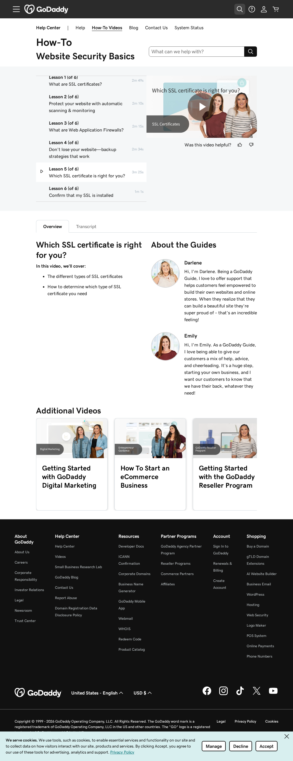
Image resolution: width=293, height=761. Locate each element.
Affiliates (168, 584)
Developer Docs (131, 546)
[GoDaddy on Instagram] (223, 694)
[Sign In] (263, 9)
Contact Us (156, 27)
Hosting (253, 605)
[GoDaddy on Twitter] (257, 694)
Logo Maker (256, 625)
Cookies (271, 721)
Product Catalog (131, 649)
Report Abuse (66, 598)
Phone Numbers (259, 656)
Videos (60, 556)
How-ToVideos (107, 27)
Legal (19, 600)
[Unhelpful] (251, 144)
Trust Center (25, 621)
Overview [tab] (52, 226)
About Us (22, 552)
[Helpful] (240, 144)
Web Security (257, 615)
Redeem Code (129, 639)
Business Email (259, 584)
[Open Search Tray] (239, 9)
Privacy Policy (245, 721)
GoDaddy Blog (66, 577)
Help (80, 27)
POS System (256, 636)
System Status (189, 27)
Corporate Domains (134, 574)
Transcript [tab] (86, 226)
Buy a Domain (258, 546)
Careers (21, 562)
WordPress (255, 594)
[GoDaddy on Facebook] (207, 694)
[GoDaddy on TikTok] (240, 694)
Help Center (65, 546)
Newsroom (23, 610)
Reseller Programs (176, 563)
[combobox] (196, 51)
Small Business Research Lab (78, 567)
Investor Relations (29, 590)
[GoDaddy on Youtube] (273, 694)
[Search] (250, 51)
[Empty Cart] (276, 9)
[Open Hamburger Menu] (14, 9)
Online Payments (260, 646)
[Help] (251, 9)
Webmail (125, 618)
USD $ (140, 693)
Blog (133, 27)
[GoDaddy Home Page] (38, 693)
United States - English (94, 693)
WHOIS (124, 629)
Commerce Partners (177, 574)
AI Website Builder (262, 574)
